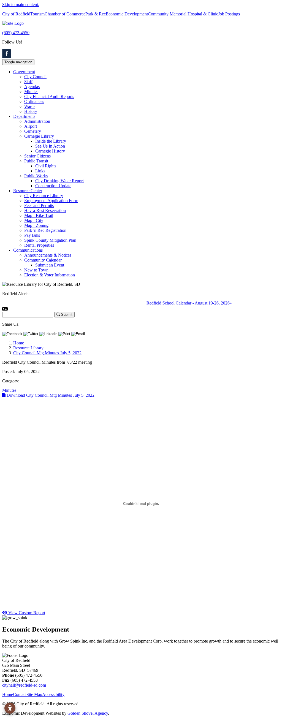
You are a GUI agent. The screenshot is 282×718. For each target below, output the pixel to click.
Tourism (37, 14)
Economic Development (127, 14)
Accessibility (53, 694)
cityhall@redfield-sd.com (24, 685)
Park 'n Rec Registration (45, 230)
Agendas (32, 86)
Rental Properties (39, 245)
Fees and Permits (39, 205)
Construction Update (53, 185)
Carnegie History (50, 151)
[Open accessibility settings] (9, 708)
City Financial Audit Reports (49, 96)
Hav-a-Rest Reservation (45, 210)
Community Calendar (43, 260)
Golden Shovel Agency (87, 713)
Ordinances (34, 101)
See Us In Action (50, 146)
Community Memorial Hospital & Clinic (183, 14)
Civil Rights (45, 166)
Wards (29, 106)
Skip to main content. (20, 4)
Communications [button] (28, 250)
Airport (30, 126)
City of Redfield (16, 14)
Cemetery (32, 131)
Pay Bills (32, 235)
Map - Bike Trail (38, 215)
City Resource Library (43, 195)
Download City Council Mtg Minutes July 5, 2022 (50, 395)
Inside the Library (50, 141)
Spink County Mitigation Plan (50, 240)
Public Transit (36, 161)
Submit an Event (49, 265)
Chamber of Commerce (65, 14)
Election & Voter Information (49, 275)
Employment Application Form (51, 200)
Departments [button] (24, 116)
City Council (35, 76)
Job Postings (229, 14)
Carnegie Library (39, 136)
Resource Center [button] (27, 190)
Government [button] (24, 71)
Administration (37, 121)
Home (7, 694)
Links (40, 170)
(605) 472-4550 (15, 32)
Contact (19, 694)
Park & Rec (95, 14)
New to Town (36, 270)
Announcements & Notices (47, 255)
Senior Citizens (37, 156)
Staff (28, 81)
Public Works (36, 175)
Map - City (33, 220)
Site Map (34, 694)
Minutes (31, 91)
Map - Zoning (36, 225)
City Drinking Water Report (59, 180)
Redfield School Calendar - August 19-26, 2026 (183, 303)
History (30, 111)
